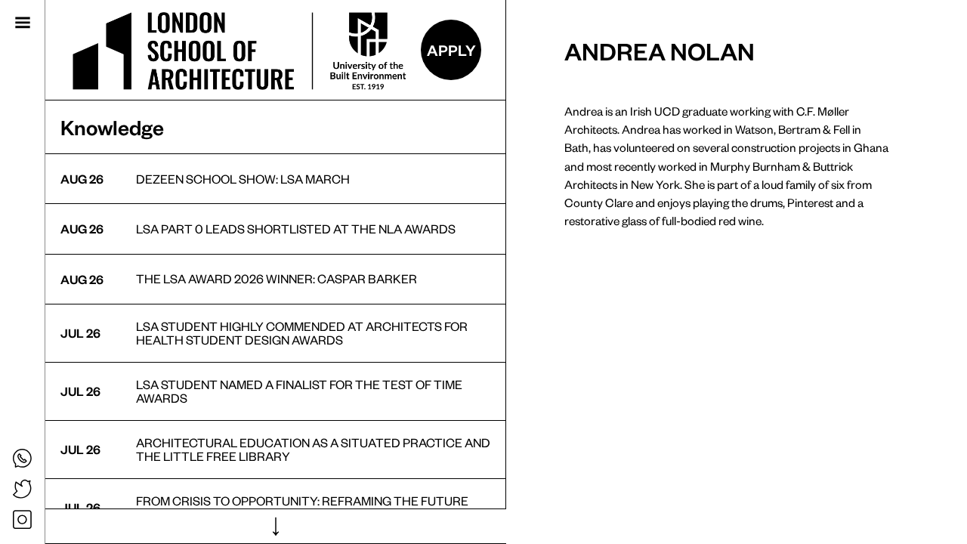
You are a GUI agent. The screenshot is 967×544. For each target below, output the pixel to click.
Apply (451, 50)
